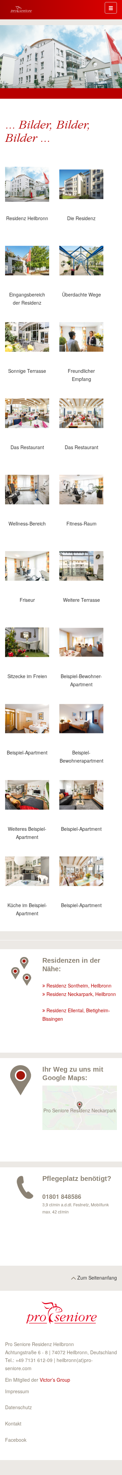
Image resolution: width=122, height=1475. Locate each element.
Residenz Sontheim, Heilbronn (78, 985)
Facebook (15, 1439)
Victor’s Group (55, 1379)
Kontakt (13, 1423)
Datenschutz (18, 1407)
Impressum (17, 1391)
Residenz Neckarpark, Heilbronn (81, 994)
